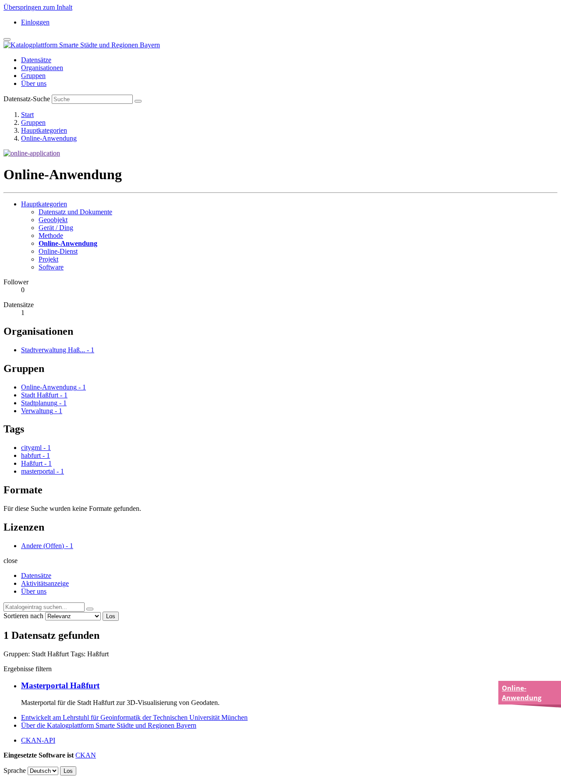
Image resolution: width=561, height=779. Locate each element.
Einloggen (35, 22)
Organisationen (42, 67)
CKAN (85, 755)
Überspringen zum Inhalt (38, 7)
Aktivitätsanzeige (45, 583)
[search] (89, 609)
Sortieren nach (23, 616)
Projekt (48, 259)
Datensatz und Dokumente (75, 212)
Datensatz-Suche (27, 99)
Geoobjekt (53, 219)
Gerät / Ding (56, 227)
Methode (51, 235)
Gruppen (33, 75)
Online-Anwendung (49, 138)
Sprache (15, 770)
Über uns (33, 83)
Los (110, 616)
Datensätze (36, 60)
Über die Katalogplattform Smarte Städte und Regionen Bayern (108, 725)
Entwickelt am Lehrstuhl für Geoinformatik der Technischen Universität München (134, 717)
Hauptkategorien (44, 130)
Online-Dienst (58, 251)
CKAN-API (38, 740)
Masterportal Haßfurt (60, 685)
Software (51, 267)
